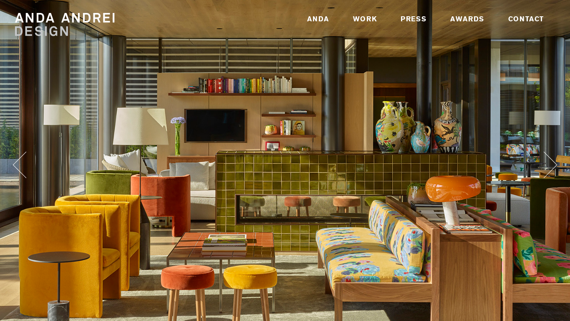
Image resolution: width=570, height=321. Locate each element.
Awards (467, 19)
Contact (526, 19)
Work (365, 19)
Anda (318, 19)
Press (413, 19)
